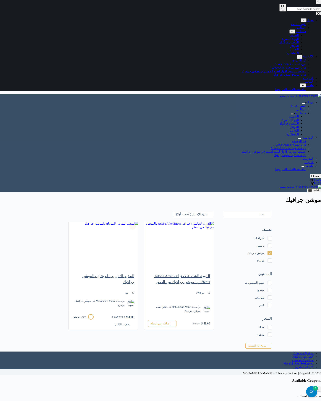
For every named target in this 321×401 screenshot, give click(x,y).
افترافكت (259, 238)
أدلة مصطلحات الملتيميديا (290, 169)
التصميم (294, 116)
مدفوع (261, 334)
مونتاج (261, 260)
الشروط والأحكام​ (303, 356)
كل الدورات (299, 141)
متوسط (260, 297)
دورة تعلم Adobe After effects (288, 148)
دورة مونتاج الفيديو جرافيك (290, 155)
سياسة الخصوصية (303, 360)
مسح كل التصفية (257, 345)
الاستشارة (292, 134)
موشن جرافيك (256, 253)
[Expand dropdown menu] (303, 103)
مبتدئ (261, 290)
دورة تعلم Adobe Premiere (290, 144)
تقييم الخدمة (298, 105)
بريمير (261, 245)
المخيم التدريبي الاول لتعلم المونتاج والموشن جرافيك (274, 151)
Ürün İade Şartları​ (303, 353)
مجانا (261, 327)
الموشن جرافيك (289, 123)
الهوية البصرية (290, 120)
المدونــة (308, 158)
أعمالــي (301, 109)
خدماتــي (300, 113)
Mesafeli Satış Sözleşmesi (298, 363)
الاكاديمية (308, 137)
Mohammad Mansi (181, 307)
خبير (262, 304)
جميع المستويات (255, 282)
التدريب (294, 130)
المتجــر (309, 162)
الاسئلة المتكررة (304, 367)
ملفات (310, 165)
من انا (310, 102)
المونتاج (294, 127)
